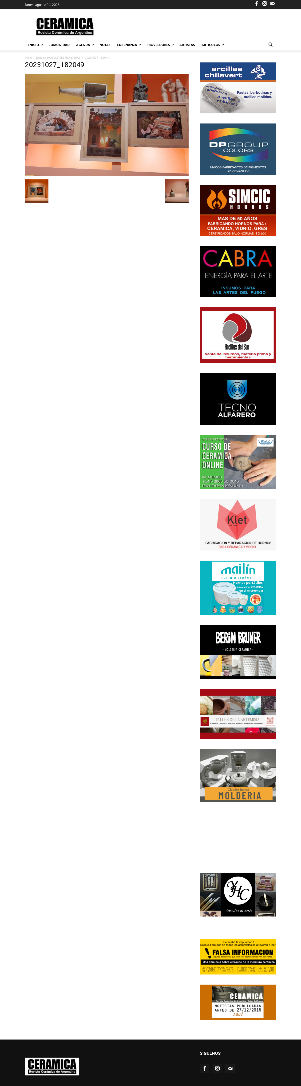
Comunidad (59, 44)
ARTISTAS (187, 44)
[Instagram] (264, 3)
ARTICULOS (211, 44)
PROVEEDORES (158, 44)
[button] (270, 45)
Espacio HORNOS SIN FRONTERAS (58, 58)
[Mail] (272, 3)
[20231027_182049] (107, 175)
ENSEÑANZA (127, 44)
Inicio (33, 44)
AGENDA (83, 44)
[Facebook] (256, 3)
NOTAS (105, 44)
